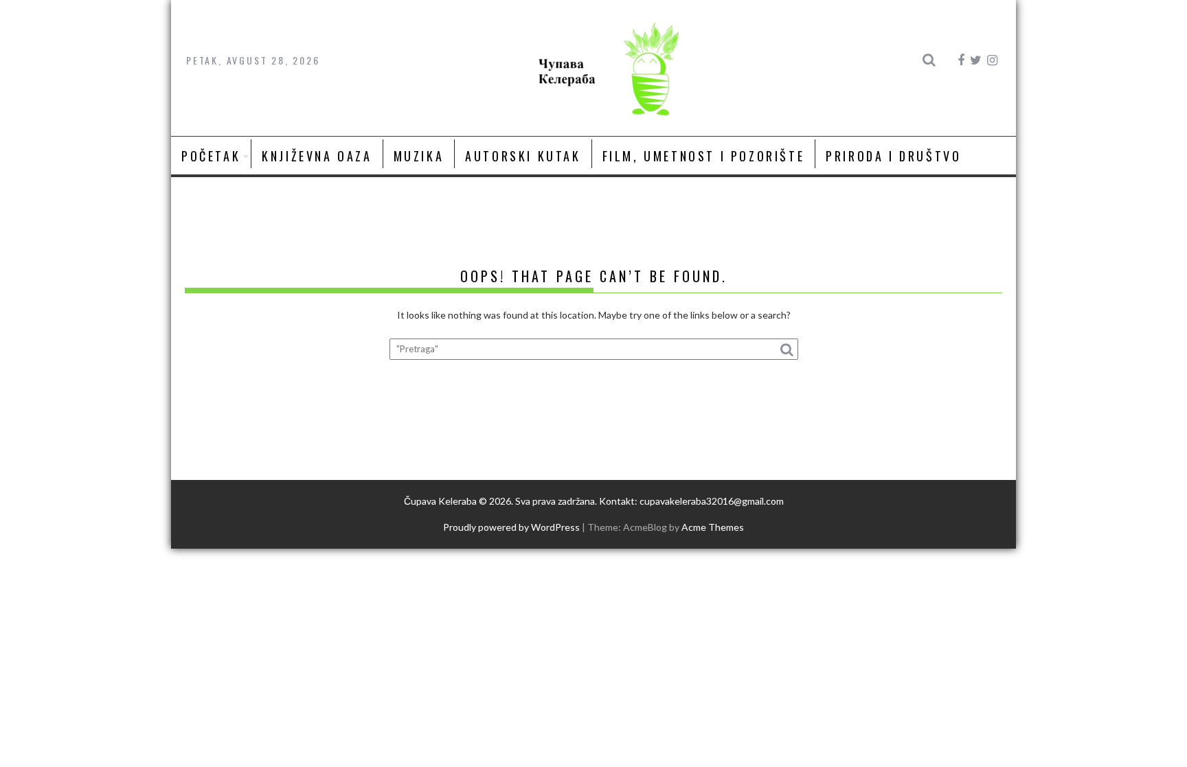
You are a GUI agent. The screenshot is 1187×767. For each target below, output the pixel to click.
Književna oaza (317, 156)
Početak (210, 156)
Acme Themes (712, 527)
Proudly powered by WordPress (511, 527)
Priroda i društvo (893, 156)
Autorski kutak (522, 156)
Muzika (419, 156)
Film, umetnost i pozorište (703, 156)
